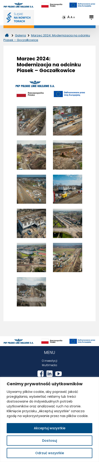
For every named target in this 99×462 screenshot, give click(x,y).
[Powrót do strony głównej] (18, 17)
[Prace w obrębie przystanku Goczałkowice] (67, 257)
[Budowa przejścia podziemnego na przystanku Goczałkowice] (31, 257)
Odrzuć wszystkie (49, 453)
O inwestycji (49, 361)
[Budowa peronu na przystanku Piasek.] (31, 120)
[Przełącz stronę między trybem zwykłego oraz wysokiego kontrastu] (64, 17)
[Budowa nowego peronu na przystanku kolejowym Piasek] (67, 120)
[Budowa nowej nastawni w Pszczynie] (31, 189)
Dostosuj (49, 440)
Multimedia (49, 365)
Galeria (20, 35)
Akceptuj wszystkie (49, 428)
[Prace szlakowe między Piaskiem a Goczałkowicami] (31, 155)
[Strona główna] (6, 35)
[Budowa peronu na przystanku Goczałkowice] (67, 223)
